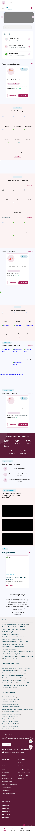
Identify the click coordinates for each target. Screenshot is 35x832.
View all (17, 338)
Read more (9, 585)
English (28, 830)
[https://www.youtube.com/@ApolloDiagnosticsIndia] (3, 817)
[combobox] (13, 2)
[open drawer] (2, 8)
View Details (12, 95)
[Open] (20, 3)
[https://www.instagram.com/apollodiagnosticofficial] (3, 805)
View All (30, 64)
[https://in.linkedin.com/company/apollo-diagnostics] (3, 808)
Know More (6, 744)
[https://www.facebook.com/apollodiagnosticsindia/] (3, 811)
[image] (9, 8)
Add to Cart (23, 95)
